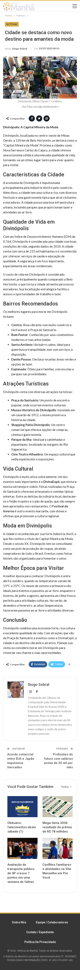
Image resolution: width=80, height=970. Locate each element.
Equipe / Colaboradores (52, 922)
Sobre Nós (19, 922)
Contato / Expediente (40, 932)
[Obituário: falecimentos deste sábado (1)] (22, 806)
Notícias (11, 24)
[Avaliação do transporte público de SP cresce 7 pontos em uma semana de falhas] (22, 848)
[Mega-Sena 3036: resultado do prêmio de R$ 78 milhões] (57, 806)
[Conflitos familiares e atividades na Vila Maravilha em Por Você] (57, 848)
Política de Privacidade (40, 942)
